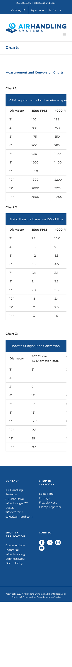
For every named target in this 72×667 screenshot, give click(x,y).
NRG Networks (27, 597)
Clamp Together (50, 507)
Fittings (44, 498)
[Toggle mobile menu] (64, 35)
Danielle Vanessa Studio (49, 597)
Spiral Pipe (46, 493)
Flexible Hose (48, 502)
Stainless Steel (15, 558)
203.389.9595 (14, 512)
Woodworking (15, 554)
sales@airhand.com (45, 2)
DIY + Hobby (14, 563)
